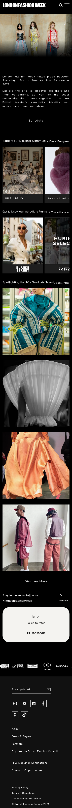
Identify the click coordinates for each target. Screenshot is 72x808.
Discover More (61, 282)
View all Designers (59, 141)
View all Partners (60, 212)
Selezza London (58, 198)
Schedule (36, 120)
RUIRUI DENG (14, 198)
